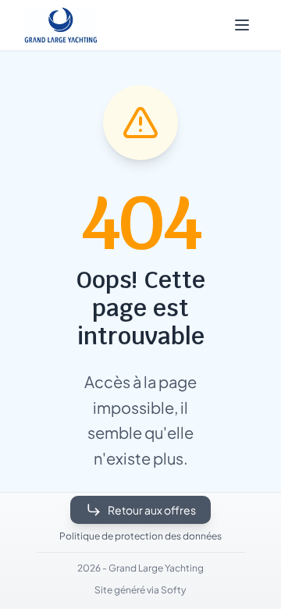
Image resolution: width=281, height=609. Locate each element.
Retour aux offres (152, 510)
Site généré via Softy (140, 590)
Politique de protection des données (140, 536)
